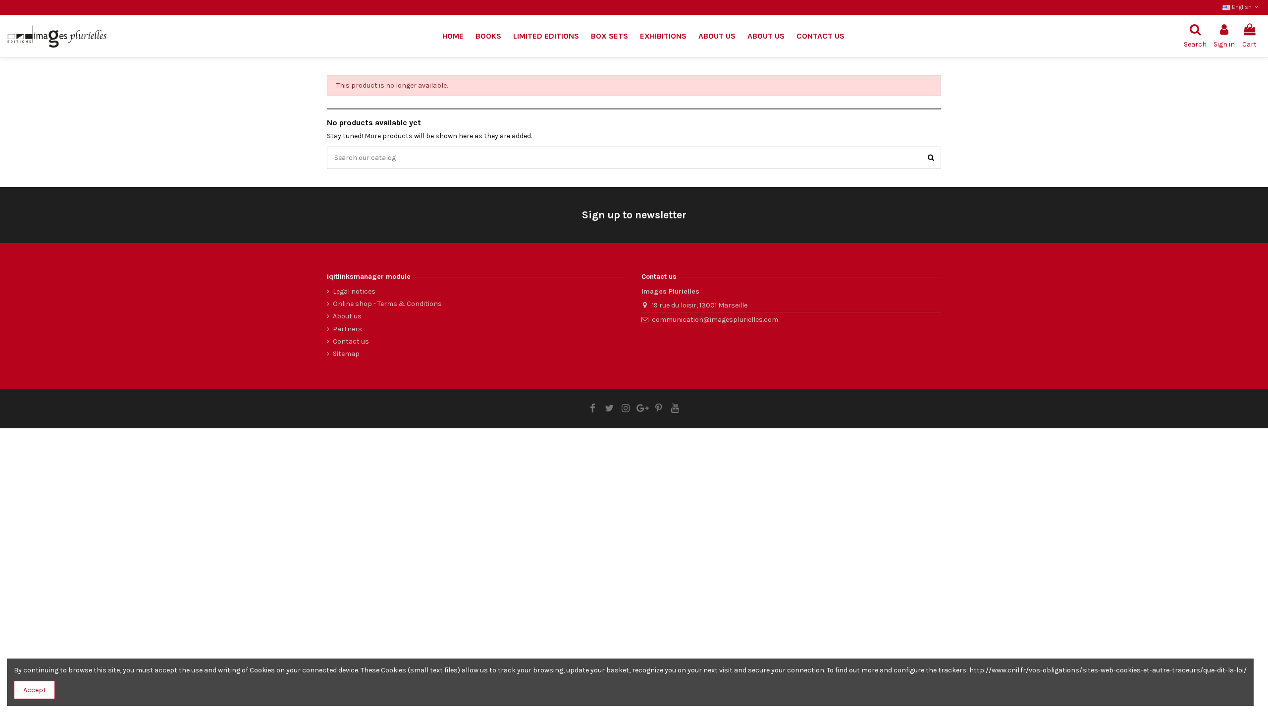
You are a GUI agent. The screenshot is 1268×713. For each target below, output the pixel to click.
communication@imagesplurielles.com (715, 319)
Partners (347, 329)
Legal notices (354, 291)
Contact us (351, 341)
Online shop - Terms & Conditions (387, 304)
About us (347, 316)
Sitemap (346, 354)
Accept (34, 690)
